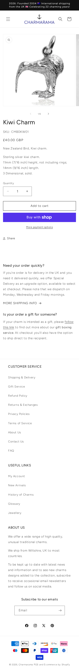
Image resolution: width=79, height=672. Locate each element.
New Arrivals (17, 485)
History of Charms (21, 494)
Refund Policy (17, 395)
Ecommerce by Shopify (57, 664)
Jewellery (14, 513)
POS (36, 664)
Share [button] (11, 238)
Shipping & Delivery (21, 377)
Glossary (14, 504)
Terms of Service (20, 423)
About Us (14, 432)
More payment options (39, 227)
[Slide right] (48, 113)
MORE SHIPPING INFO (20, 303)
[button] (8, 19)
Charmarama (26, 664)
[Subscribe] (60, 610)
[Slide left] (30, 113)
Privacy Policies (19, 414)
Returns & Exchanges (23, 405)
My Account (16, 476)
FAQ (11, 450)
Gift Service (16, 386)
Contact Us (16, 441)
